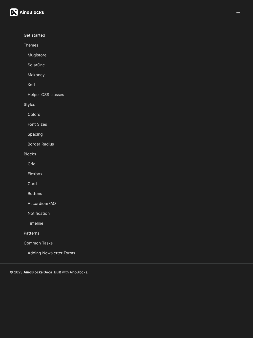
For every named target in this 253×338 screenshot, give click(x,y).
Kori (31, 84)
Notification (39, 213)
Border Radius (41, 144)
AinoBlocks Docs (37, 272)
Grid (32, 163)
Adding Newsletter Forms (51, 252)
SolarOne (36, 64)
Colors (34, 114)
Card (32, 183)
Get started (34, 35)
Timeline (35, 223)
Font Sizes (37, 124)
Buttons (35, 193)
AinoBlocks (32, 12)
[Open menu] (238, 12)
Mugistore (37, 54)
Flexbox (35, 173)
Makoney (36, 74)
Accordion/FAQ (42, 203)
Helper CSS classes (46, 94)
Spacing (35, 134)
